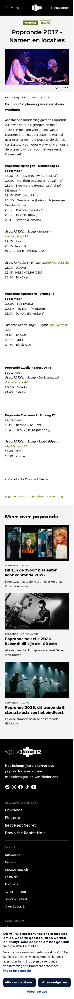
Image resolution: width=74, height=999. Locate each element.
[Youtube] (33, 787)
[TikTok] (27, 787)
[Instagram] (14, 787)
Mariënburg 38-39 (55, 263)
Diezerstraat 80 (16, 382)
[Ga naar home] (37, 8)
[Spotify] (7, 787)
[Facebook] (20, 787)
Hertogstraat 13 (16, 236)
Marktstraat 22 (16, 446)
